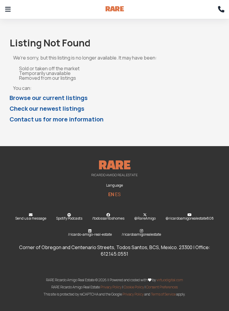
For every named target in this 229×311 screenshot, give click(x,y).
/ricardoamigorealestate (141, 234)
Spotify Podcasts (69, 218)
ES (118, 194)
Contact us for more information (56, 119)
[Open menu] (7, 9)
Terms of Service (163, 294)
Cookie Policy (134, 287)
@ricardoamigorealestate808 (189, 218)
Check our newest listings (47, 108)
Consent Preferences (162, 287)
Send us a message (30, 218)
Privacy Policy (111, 287)
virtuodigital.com (170, 279)
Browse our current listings (49, 98)
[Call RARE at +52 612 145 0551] (221, 9)
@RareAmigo (145, 218)
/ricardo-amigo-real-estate (90, 234)
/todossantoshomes (108, 218)
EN (111, 194)
